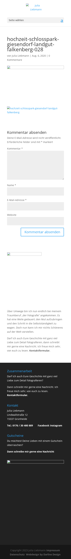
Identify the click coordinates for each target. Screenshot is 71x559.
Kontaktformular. (39, 350)
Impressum (53, 550)
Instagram (56, 425)
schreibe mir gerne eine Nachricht (34, 451)
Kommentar (15, 148)
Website (11, 214)
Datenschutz (17, 554)
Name (11, 185)
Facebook (43, 425)
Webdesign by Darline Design (43, 554)
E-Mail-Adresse (17, 200)
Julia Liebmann (20, 55)
